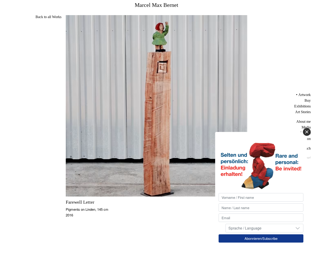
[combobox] (264, 228)
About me (303, 121)
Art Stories (303, 112)
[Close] (307, 132)
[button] (297, 228)
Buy (308, 100)
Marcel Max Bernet (156, 5)
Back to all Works (48, 17)
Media (306, 127)
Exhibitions (302, 106)
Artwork (304, 95)
